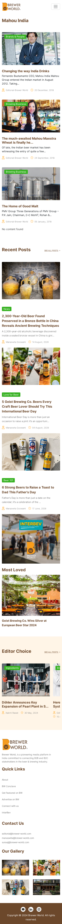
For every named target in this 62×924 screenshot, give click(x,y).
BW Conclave (9, 786)
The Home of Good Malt (20, 206)
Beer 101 (8, 480)
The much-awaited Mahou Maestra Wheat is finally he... (29, 140)
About (5, 779)
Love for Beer (11, 394)
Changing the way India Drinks (25, 71)
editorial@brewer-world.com (16, 833)
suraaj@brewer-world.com (15, 842)
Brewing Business (16, 104)
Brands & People (15, 36)
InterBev (6, 812)
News (6, 308)
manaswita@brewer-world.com (18, 838)
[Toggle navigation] (55, 6)
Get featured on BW (12, 792)
